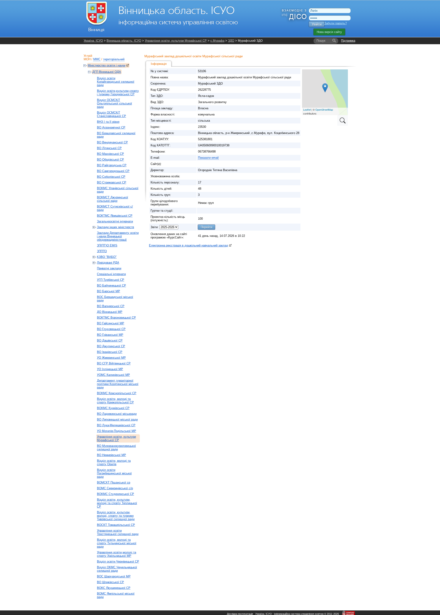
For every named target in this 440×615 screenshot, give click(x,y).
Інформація (159, 64)
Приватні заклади (109, 268)
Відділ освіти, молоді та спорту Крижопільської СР (115, 400)
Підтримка (348, 40)
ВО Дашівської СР (110, 340)
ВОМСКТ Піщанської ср (113, 482)
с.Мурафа (217, 40)
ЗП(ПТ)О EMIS (107, 245)
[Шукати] (334, 41)
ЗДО (231, 40)
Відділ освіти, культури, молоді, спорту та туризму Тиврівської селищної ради (116, 516)
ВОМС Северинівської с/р (115, 488)
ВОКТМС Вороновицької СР (116, 317)
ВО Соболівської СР (111, 176)
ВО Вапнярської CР (110, 306)
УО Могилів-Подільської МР (116, 431)
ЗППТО (102, 251)
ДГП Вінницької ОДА (106, 72)
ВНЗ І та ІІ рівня (108, 121)
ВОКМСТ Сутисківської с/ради (115, 208)
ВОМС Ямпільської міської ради (116, 595)
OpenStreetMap (324, 109)
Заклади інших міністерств (115, 227)
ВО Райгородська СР (111, 165)
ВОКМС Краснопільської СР (116, 393)
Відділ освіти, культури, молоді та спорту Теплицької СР (117, 503)
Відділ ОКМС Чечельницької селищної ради (117, 569)
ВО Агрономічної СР (111, 127)
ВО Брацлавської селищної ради (116, 134)
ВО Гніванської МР (110, 334)
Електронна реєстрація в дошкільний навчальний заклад (188, 245)
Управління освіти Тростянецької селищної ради (117, 532)
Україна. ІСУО (93, 40)
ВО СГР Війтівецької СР (114, 363)
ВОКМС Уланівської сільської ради (117, 189)
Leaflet (307, 109)
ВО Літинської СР (109, 148)
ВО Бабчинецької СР (111, 285)
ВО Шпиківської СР (110, 582)
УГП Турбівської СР (110, 280)
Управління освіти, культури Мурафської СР (176, 40)
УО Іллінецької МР (110, 369)
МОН (87, 59)
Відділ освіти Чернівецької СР (118, 561)
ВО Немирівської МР (111, 455)
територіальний (113, 59)
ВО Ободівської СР (110, 159)
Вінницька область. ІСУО (124, 40)
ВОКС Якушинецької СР (113, 588)
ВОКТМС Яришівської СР (114, 215)
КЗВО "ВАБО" (107, 257)
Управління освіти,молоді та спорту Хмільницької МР (116, 554)
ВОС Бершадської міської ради (115, 298)
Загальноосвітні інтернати (115, 221)
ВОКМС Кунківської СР (113, 408)
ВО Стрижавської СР (111, 182)
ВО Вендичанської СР (112, 142)
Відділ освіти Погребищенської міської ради (114, 473)
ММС (96, 59)
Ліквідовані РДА (108, 262)
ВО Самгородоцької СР (113, 171)
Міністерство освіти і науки (106, 65)
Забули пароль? (335, 23)
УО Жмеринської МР (111, 357)
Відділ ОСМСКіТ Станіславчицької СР (111, 114)
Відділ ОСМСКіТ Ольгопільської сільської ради (114, 103)
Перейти (206, 227)
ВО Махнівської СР (110, 154)
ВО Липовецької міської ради (117, 419)
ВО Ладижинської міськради (117, 413)
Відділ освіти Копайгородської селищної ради (115, 82)
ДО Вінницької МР (109, 312)
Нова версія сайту (329, 32)
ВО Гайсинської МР (110, 323)
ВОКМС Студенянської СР (115, 494)
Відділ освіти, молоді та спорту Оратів (114, 462)
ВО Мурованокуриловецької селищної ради (116, 447)
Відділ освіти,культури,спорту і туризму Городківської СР (118, 92)
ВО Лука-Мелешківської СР (116, 425)
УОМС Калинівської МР (113, 375)
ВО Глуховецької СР (111, 329)
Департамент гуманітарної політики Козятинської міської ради (117, 384)
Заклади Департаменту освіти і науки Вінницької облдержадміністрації (118, 236)
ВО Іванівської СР (109, 352)
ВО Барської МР (108, 291)
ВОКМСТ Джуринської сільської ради (112, 199)
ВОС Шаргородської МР (114, 576)
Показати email (208, 157)
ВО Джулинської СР (111, 346)
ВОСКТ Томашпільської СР (116, 525)
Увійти (317, 24)
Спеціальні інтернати (111, 274)
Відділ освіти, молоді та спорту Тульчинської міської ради (116, 543)
